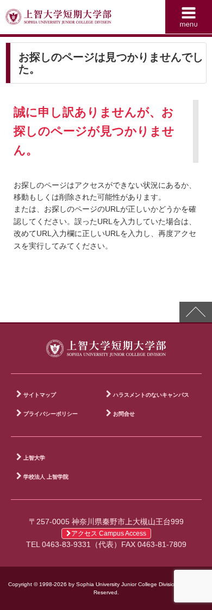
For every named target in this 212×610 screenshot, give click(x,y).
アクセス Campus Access (108, 533)
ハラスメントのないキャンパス (151, 395)
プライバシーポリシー (50, 414)
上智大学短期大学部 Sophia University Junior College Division (58, 19)
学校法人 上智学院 (45, 477)
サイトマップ (39, 395)
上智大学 (34, 458)
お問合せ (124, 414)
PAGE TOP (195, 312)
